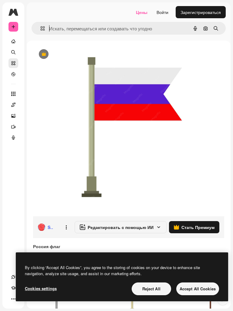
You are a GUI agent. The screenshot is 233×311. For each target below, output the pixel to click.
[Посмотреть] (13, 74)
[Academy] (13, 288)
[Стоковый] (13, 63)
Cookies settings (41, 288)
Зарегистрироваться (201, 12)
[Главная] (13, 41)
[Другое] (13, 299)
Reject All (151, 289)
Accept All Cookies (198, 289)
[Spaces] (13, 105)
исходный (73, 54)
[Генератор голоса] (13, 137)
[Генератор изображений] (13, 116)
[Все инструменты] (13, 94)
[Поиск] (13, 52)
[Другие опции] (66, 227)
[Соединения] (13, 277)
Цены (141, 12)
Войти (162, 12)
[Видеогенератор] (13, 127)
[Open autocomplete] (40, 28)
